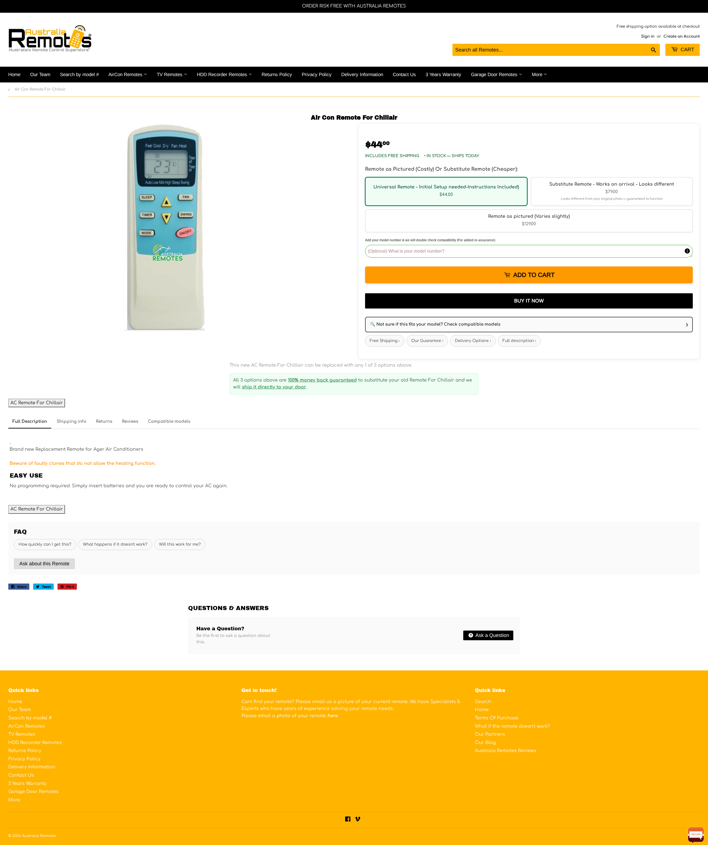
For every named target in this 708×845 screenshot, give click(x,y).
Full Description (29, 421)
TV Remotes (170, 74)
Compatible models (169, 421)
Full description (519, 340)
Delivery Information (362, 74)
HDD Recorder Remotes (223, 74)
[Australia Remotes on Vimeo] (357, 819)
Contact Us (404, 74)
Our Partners (490, 734)
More (538, 74)
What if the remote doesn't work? (512, 726)
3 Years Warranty (443, 74)
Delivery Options (473, 340)
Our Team (40, 74)
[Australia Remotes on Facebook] (348, 819)
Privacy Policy (317, 74)
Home (14, 74)
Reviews (130, 421)
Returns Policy (277, 74)
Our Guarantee (427, 340)
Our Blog (485, 742)
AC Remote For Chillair (37, 402)
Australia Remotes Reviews (505, 750)
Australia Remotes (39, 836)
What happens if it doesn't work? (115, 544)
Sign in (647, 36)
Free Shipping (385, 340)
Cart (686, 49)
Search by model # (79, 74)
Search (483, 701)
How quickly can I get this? (45, 544)
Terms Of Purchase (497, 718)
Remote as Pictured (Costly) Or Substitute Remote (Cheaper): (441, 169)
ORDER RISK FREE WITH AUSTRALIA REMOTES (354, 6)
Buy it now (529, 301)
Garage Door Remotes (495, 74)
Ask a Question (491, 635)
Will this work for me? (180, 544)
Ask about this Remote (44, 563)
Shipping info (71, 421)
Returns (104, 421)
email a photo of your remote (298, 715)
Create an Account (681, 36)
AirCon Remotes (126, 74)
